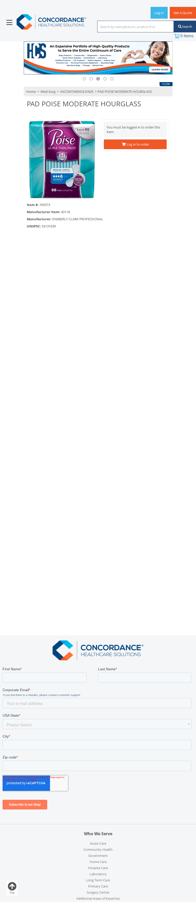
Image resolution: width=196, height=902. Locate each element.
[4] (105, 79)
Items (186, 35)
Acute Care (98, 843)
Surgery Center (98, 892)
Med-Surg (48, 91)
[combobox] (135, 27)
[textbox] (133, 27)
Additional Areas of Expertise (98, 898)
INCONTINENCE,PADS (76, 91)
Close (166, 84)
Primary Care (98, 886)
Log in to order (137, 144)
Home (31, 91)
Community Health (98, 849)
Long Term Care (98, 880)
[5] (111, 79)
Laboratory (98, 874)
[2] (91, 79)
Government (98, 855)
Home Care (98, 861)
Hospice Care (98, 868)
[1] (84, 79)
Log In (159, 12)
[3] (98, 79)
